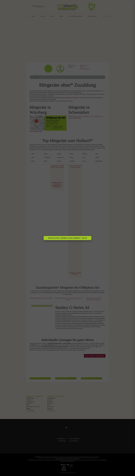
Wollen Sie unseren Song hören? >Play (67, 238)
